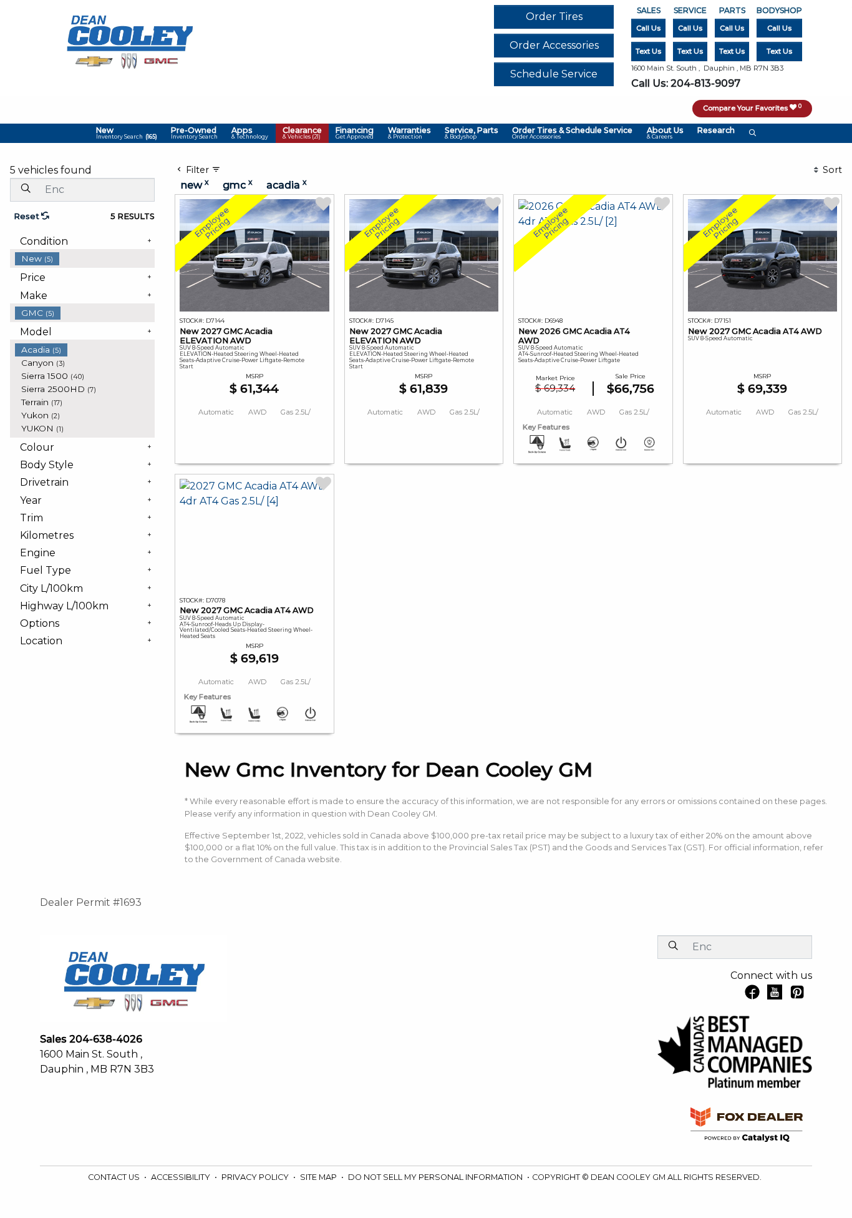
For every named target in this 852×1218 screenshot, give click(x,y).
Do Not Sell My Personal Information (436, 1177)
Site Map (319, 1177)
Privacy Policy (256, 1177)
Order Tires (554, 16)
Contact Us (115, 1177)
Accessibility (181, 1177)
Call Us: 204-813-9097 (685, 83)
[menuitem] (85, 258)
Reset (27, 216)
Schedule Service (554, 74)
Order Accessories (554, 45)
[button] (126, 134)
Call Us (648, 28)
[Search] (25, 189)
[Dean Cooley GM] (129, 38)
